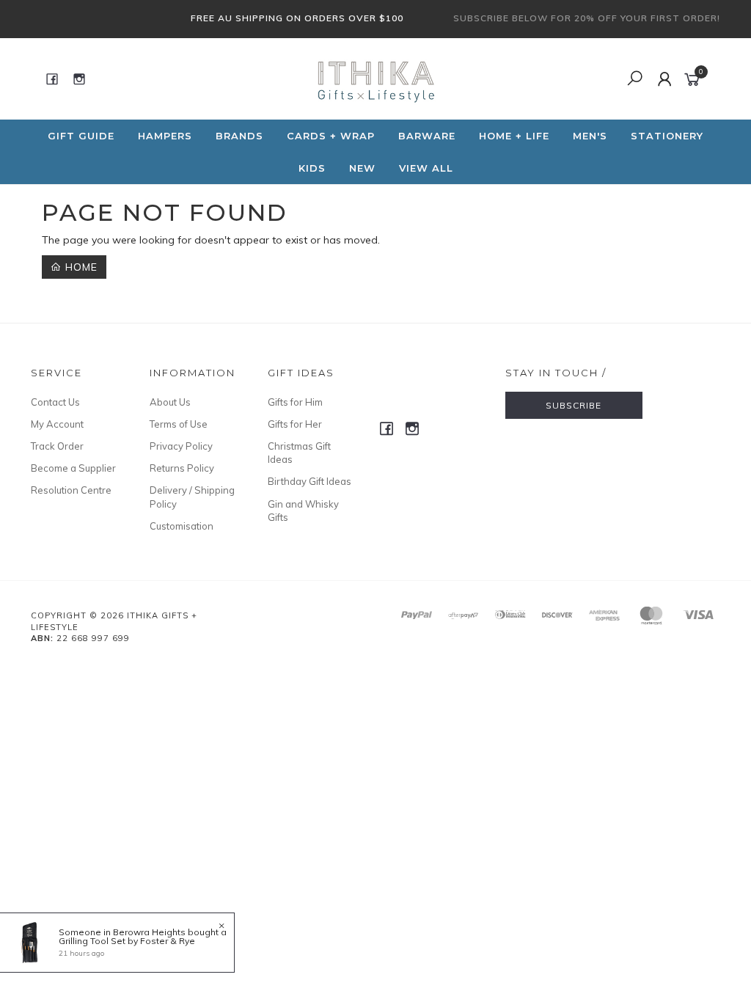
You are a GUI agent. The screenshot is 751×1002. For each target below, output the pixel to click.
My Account (57, 424)
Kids (312, 168)
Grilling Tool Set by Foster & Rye (127, 940)
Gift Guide (81, 136)
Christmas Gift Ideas (299, 452)
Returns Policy (182, 468)
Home (80, 267)
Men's (590, 136)
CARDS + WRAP (331, 136)
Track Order (57, 446)
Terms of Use (179, 424)
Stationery (667, 136)
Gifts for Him (295, 402)
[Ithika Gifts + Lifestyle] (374, 77)
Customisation (181, 526)
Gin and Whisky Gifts (303, 510)
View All (426, 168)
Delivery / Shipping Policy (192, 496)
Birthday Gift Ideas (309, 481)
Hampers (165, 136)
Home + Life (514, 136)
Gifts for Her (295, 424)
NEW (362, 168)
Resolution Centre (71, 490)
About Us (170, 402)
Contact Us (55, 402)
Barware (426, 136)
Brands (239, 136)
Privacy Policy (181, 446)
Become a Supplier (73, 468)
